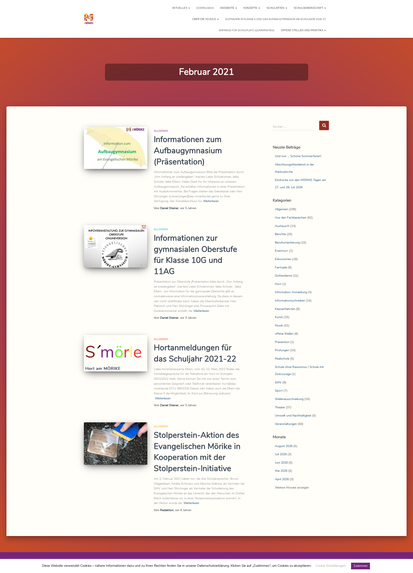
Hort (278, 284)
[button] (189, 8)
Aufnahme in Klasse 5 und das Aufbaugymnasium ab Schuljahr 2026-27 (275, 19)
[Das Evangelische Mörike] (89, 19)
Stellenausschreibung (289, 399)
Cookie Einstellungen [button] (331, 566)
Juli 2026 (281, 454)
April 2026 (282, 479)
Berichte (280, 234)
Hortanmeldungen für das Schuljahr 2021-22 (195, 353)
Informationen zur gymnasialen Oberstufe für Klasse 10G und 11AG (195, 255)
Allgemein (161, 131)
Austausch (282, 226)
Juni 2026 (281, 463)
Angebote (227, 7)
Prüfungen (282, 350)
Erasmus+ (281, 251)
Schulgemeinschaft (309, 7)
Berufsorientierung (287, 243)
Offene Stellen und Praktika (302, 30)
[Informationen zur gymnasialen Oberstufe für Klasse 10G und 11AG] (115, 246)
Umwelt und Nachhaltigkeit (293, 416)
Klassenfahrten (285, 309)
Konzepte (250, 7)
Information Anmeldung (291, 292)
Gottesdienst (283, 276)
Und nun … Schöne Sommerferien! (298, 156)
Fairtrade (281, 267)
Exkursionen (283, 259)
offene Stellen (284, 334)
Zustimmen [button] (360, 566)
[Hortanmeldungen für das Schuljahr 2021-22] (115, 353)
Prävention (282, 342)
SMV (278, 382)
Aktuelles (180, 7)
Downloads (205, 8)
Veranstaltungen (286, 424)
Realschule (282, 359)
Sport (279, 391)
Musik (279, 325)
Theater (280, 407)
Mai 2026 (281, 471)
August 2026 (284, 446)
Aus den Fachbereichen (290, 218)
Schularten (276, 7)
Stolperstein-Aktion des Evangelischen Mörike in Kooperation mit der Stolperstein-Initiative (197, 452)
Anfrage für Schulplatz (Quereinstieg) (246, 30)
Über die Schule (204, 19)
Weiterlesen (211, 201)
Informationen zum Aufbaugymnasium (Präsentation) (188, 150)
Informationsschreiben (290, 301)
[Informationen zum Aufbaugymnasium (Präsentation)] (115, 148)
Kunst (279, 317)
